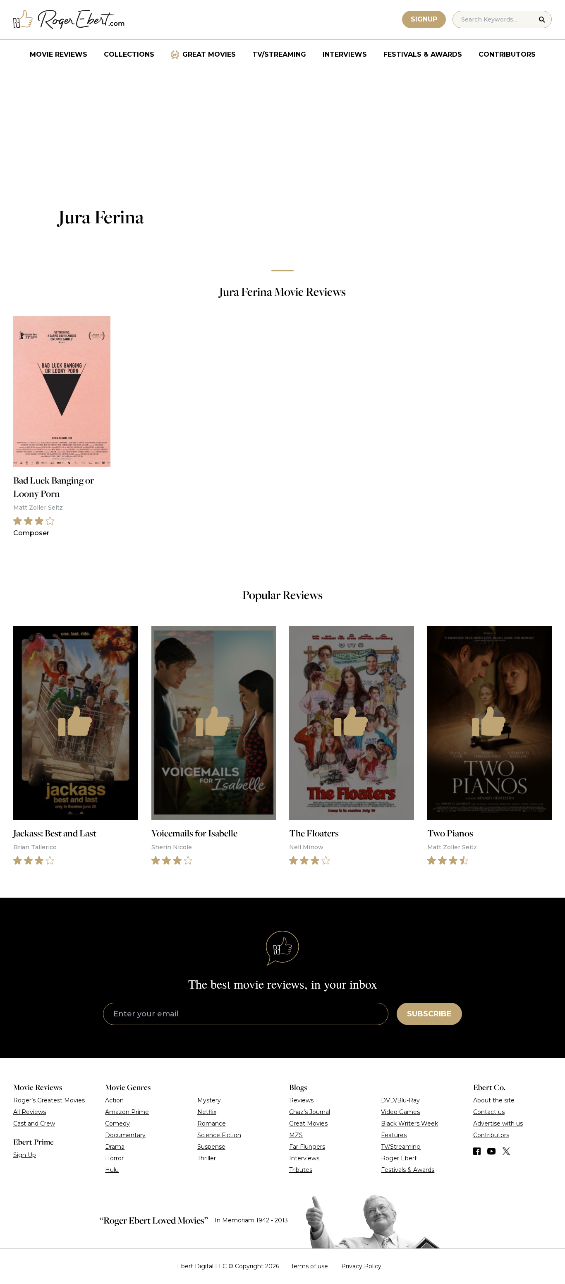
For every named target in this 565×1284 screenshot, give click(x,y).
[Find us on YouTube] (491, 1151)
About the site (494, 1100)
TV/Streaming (279, 54)
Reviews (301, 1100)
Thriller (206, 1158)
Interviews (345, 54)
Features (394, 1135)
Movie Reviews (58, 54)
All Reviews (29, 1112)
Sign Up (24, 1155)
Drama (114, 1146)
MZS (296, 1135)
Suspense (211, 1146)
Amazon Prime (127, 1112)
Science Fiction (219, 1135)
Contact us (489, 1112)
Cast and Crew (34, 1123)
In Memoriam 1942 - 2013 (251, 1220)
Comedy (117, 1123)
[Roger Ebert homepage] (69, 19)
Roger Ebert (399, 1158)
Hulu (112, 1170)
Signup (424, 19)
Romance (211, 1123)
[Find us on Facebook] (477, 1151)
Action (114, 1100)
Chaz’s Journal (309, 1112)
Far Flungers (307, 1146)
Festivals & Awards (422, 54)
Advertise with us (498, 1123)
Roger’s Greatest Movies (49, 1100)
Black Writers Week (409, 1123)
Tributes (300, 1170)
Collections (129, 54)
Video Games (400, 1112)
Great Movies (209, 54)
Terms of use (309, 1266)
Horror (114, 1158)
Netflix (206, 1112)
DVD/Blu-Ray (400, 1100)
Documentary (125, 1135)
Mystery (209, 1100)
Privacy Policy (361, 1266)
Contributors (507, 54)
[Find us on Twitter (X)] (506, 1151)
